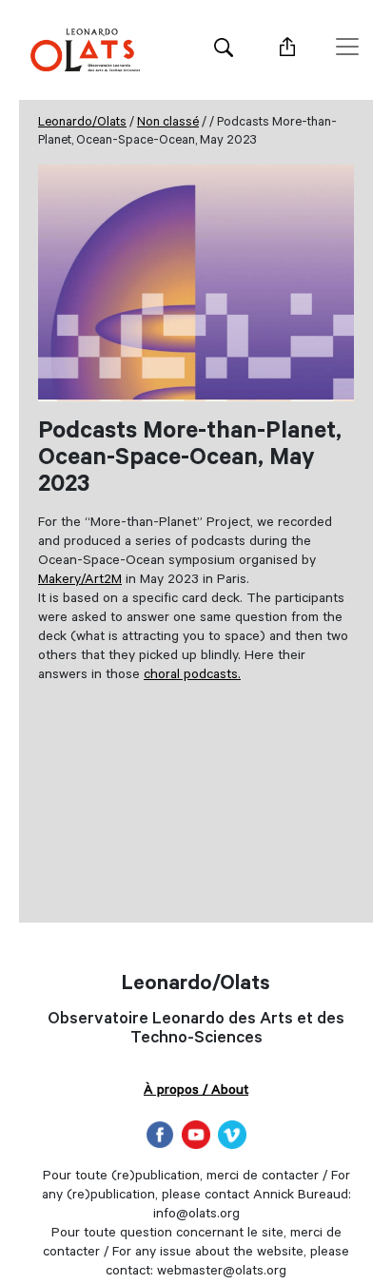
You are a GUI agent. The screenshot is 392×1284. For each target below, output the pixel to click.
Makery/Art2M (80, 581)
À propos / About (196, 1091)
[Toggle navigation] (347, 47)
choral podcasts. (192, 676)
